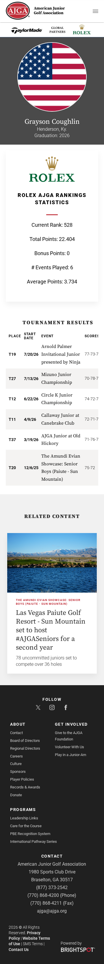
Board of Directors (25, 740)
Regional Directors (25, 748)
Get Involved (71, 724)
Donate (16, 795)
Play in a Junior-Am (70, 755)
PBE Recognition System (30, 834)
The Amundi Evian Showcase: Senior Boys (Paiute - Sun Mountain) (48, 601)
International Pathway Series (33, 841)
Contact (16, 733)
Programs (23, 809)
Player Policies (22, 779)
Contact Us (19, 949)
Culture (16, 764)
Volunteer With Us (69, 747)
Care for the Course (26, 826)
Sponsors (18, 771)
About (18, 724)
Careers (16, 756)
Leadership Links (24, 818)
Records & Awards (25, 787)
